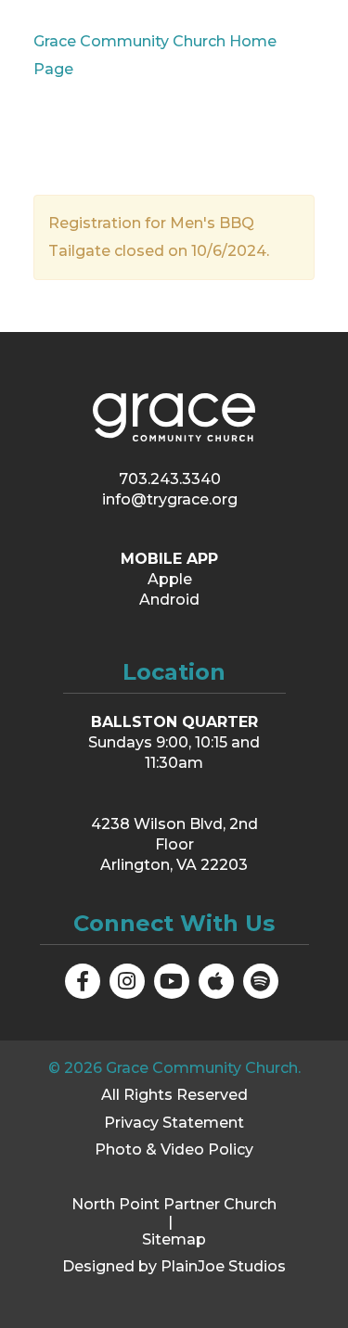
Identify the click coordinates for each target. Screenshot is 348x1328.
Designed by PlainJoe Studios (174, 1266)
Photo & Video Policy (174, 1149)
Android (169, 599)
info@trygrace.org (170, 499)
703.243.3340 (170, 479)
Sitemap (174, 1239)
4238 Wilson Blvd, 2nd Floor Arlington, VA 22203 (174, 844)
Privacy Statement (174, 1122)
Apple (170, 579)
